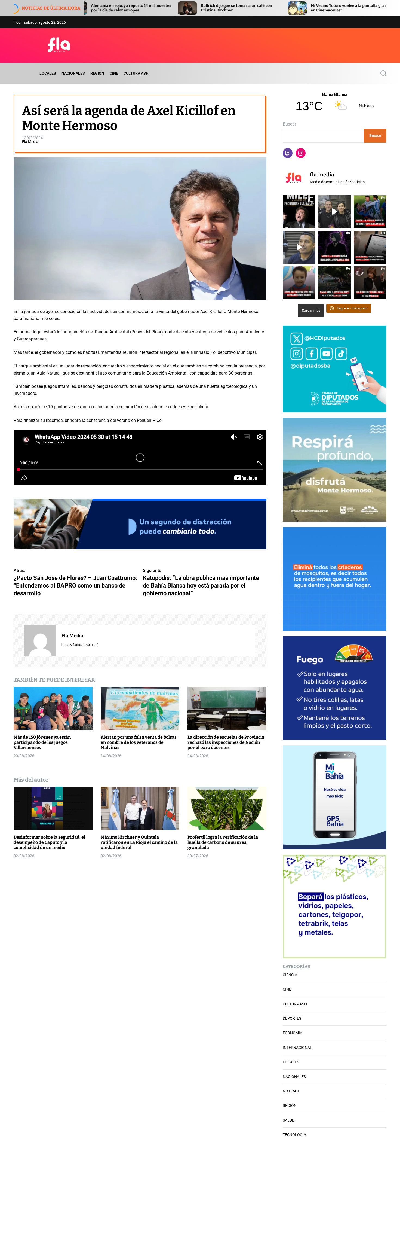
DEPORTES (292, 1018)
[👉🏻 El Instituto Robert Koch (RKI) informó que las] (334, 282)
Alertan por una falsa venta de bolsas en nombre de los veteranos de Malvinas (139, 742)
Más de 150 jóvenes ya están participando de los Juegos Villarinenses (42, 742)
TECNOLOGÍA (294, 1135)
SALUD (288, 1120)
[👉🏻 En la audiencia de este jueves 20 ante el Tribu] (299, 282)
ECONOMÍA (292, 1033)
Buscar (289, 124)
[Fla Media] (40, 640)
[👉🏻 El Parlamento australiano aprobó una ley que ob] (370, 247)
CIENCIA (290, 975)
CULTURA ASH (136, 73)
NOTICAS (291, 1091)
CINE (114, 73)
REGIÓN (97, 73)
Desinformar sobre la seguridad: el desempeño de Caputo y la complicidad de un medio (49, 842)
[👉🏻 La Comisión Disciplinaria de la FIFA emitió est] (370, 211)
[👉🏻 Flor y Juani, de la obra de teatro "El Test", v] (334, 211)
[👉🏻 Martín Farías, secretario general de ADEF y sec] (299, 247)
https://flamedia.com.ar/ (79, 644)
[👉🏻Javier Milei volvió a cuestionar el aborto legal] (299, 211)
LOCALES (47, 73)
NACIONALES (73, 73)
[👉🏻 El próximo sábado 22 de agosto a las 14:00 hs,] (334, 247)
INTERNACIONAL (297, 1047)
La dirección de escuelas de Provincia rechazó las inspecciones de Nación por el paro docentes (225, 742)
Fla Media (30, 142)
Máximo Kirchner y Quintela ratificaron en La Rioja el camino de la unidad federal (139, 842)
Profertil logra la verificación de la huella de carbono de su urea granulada (222, 842)
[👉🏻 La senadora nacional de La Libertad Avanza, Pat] (370, 282)
